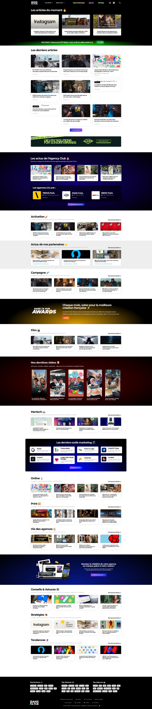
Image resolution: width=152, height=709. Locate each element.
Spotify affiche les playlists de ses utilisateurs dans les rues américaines (41, 521)
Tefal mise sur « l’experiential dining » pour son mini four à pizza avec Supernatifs (109, 496)
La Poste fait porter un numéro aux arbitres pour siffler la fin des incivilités (64, 234)
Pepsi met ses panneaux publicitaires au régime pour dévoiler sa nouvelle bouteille (109, 521)
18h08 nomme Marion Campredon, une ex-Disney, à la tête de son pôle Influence (87, 546)
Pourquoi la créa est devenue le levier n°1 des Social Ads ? (64, 428)
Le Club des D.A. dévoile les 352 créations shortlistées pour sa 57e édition (110, 546)
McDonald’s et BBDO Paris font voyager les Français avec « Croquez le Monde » (110, 178)
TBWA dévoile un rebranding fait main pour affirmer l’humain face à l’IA (64, 632)
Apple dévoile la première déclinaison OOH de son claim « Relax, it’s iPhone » (75, 32)
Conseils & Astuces (45, 589)
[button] (76, 130)
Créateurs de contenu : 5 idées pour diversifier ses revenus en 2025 (63, 607)
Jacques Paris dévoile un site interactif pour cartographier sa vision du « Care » (40, 178)
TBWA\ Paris (49, 193)
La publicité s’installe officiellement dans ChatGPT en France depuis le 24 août (40, 429)
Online (37, 478)
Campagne (40, 272)
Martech (38, 412)
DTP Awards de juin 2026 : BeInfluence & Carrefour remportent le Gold (39, 546)
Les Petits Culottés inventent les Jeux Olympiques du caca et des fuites (64, 521)
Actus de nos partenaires (49, 244)
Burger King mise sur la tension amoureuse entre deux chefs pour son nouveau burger (40, 290)
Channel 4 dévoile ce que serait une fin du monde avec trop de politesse (63, 290)
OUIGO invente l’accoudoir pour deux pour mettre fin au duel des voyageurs (41, 234)
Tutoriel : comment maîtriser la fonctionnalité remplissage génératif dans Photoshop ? (109, 607)
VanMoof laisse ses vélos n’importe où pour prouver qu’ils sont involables (110, 348)
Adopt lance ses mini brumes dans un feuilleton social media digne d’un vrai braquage (63, 178)
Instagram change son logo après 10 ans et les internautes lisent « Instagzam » (45, 32)
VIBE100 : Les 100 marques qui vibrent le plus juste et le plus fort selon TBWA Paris (110, 657)
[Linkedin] (114, 3)
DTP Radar (101, 3)
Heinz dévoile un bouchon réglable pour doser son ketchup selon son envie (110, 234)
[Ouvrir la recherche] (120, 3)
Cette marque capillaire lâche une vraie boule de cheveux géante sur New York (87, 234)
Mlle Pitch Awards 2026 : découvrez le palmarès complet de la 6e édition (64, 546)
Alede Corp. (77, 193)
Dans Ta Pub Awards (79, 3)
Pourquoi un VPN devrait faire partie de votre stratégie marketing (40, 607)
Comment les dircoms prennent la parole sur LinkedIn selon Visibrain (41, 657)
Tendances (40, 640)
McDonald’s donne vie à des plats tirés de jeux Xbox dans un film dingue (64, 348)
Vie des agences (43, 529)
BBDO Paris (107, 193)
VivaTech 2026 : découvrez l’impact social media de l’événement (63, 657)
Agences (91, 3)
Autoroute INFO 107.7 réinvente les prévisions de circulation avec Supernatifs (87, 178)
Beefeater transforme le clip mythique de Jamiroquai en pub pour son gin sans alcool (87, 348)
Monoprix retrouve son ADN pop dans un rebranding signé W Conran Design (110, 632)
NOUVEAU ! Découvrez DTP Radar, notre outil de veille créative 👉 (67, 42)
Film (35, 330)
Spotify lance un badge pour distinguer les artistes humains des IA (86, 429)
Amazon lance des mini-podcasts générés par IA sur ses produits (110, 428)
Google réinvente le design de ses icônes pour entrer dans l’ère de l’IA (87, 657)
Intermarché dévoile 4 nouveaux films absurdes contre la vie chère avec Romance (87, 290)
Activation (39, 216)
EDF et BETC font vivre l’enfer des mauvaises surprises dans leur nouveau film (41, 348)
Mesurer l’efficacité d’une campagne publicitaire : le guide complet (87, 607)
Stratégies (39, 614)
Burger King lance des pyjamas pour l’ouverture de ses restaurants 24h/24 (107, 32)
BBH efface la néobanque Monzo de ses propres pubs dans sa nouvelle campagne (110, 290)
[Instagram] (110, 3)
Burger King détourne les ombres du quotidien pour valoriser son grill (87, 521)
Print (36, 503)
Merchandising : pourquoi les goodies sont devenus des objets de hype (87, 632)
